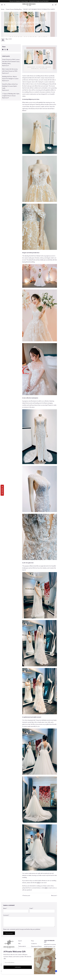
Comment (6, 915)
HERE (38, 882)
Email (31, 908)
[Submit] (55, 954)
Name (5, 908)
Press (32, 940)
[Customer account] (52, 5)
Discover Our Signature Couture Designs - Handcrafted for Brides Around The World (29, 1)
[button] (2, 4)
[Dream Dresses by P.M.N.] (29, 5)
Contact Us (34, 943)
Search (20, 940)
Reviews (2, 490)
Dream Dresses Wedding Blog (14, 9)
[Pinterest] (55, 958)
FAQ (19, 943)
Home (2, 9)
